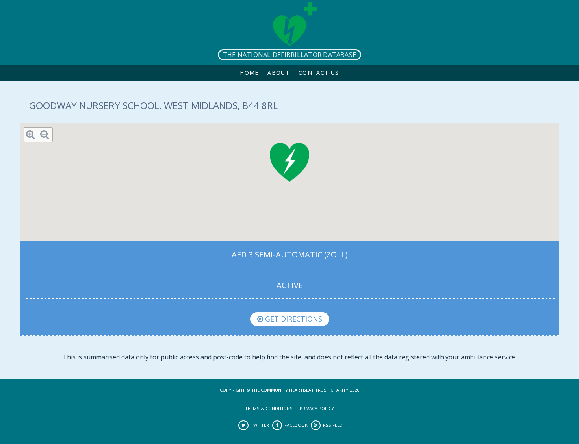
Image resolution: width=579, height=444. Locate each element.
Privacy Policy (317, 408)
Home (249, 72)
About (278, 72)
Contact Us (319, 72)
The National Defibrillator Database (289, 54)
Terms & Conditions (269, 408)
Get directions (292, 319)
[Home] (289, 32)
